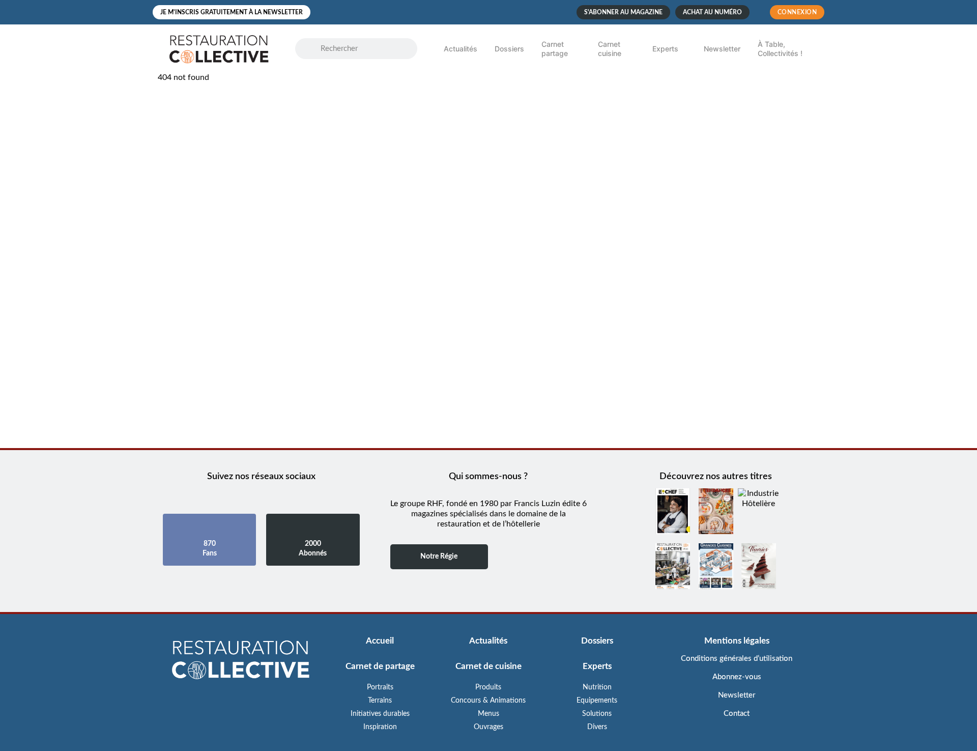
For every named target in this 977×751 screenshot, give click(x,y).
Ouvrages (488, 727)
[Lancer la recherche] (313, 49)
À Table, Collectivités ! (780, 49)
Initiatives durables (380, 713)
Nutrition (597, 687)
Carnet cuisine (609, 49)
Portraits (380, 687)
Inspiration (380, 727)
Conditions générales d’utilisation (736, 658)
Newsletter (722, 48)
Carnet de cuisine (488, 666)
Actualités (460, 48)
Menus (488, 713)
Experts (665, 48)
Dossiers (509, 48)
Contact (737, 713)
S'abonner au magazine (623, 12)
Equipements (597, 700)
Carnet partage (554, 49)
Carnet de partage (380, 666)
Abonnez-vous (736, 677)
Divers (597, 727)
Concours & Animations (488, 700)
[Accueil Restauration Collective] (219, 49)
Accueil (380, 640)
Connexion (797, 12)
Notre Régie (438, 556)
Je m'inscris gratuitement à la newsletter (231, 12)
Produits (488, 687)
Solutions (597, 713)
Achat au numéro (712, 12)
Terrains (380, 700)
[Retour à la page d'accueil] (240, 660)
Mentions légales (736, 640)
